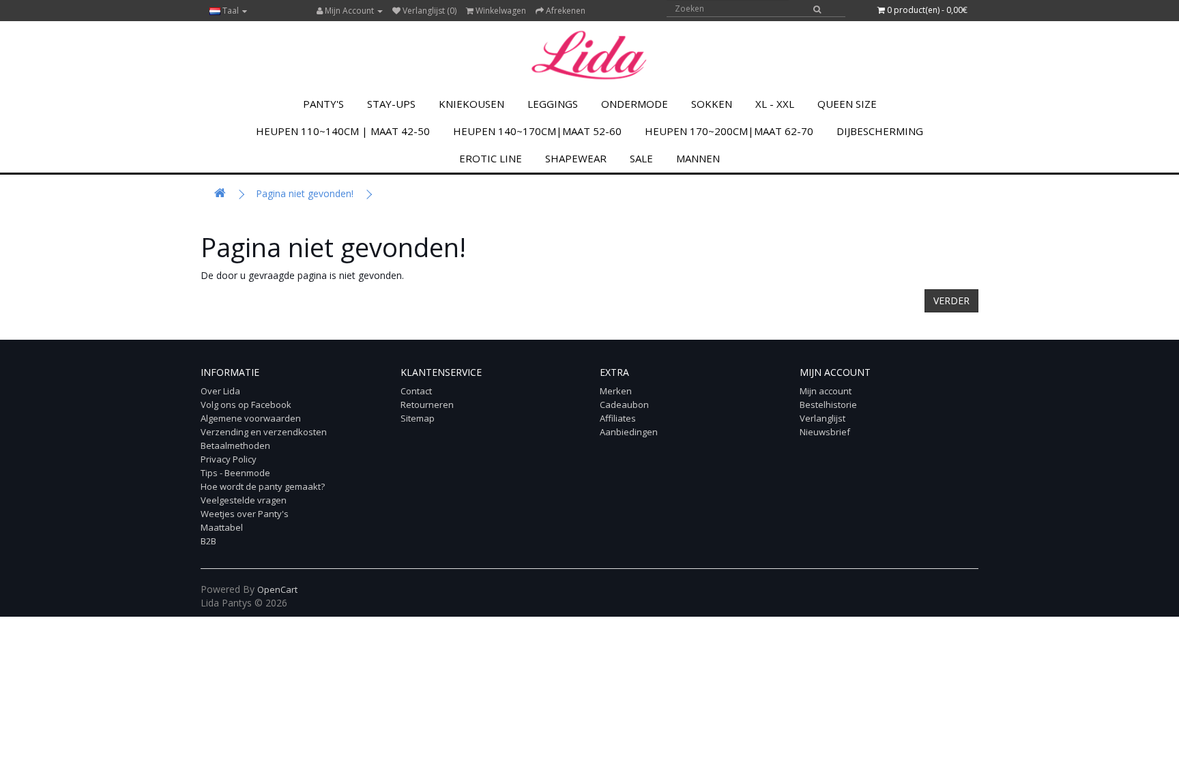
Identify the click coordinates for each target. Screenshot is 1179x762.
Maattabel (222, 527)
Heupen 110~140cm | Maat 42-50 (343, 131)
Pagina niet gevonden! (304, 193)
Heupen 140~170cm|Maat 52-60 (537, 131)
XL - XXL (774, 104)
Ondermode (634, 104)
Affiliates (618, 418)
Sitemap (418, 418)
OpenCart (277, 589)
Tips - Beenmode (235, 473)
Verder (951, 300)
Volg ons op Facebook (246, 404)
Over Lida (220, 391)
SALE (641, 158)
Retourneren (427, 404)
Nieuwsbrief (825, 432)
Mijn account (826, 391)
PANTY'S (323, 104)
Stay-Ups (391, 104)
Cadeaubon (624, 404)
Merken (616, 391)
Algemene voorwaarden (251, 418)
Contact (416, 391)
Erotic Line (490, 158)
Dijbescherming (879, 131)
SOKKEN (711, 104)
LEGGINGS (552, 104)
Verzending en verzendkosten (264, 432)
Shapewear (576, 158)
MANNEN (698, 158)
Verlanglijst (822, 418)
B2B (208, 541)
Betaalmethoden (235, 445)
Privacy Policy (229, 459)
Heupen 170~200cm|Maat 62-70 (729, 131)
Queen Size (847, 104)
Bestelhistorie (828, 404)
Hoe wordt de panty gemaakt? (263, 486)
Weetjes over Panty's (245, 514)
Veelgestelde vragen (244, 500)
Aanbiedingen (629, 432)
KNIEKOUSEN (471, 104)
